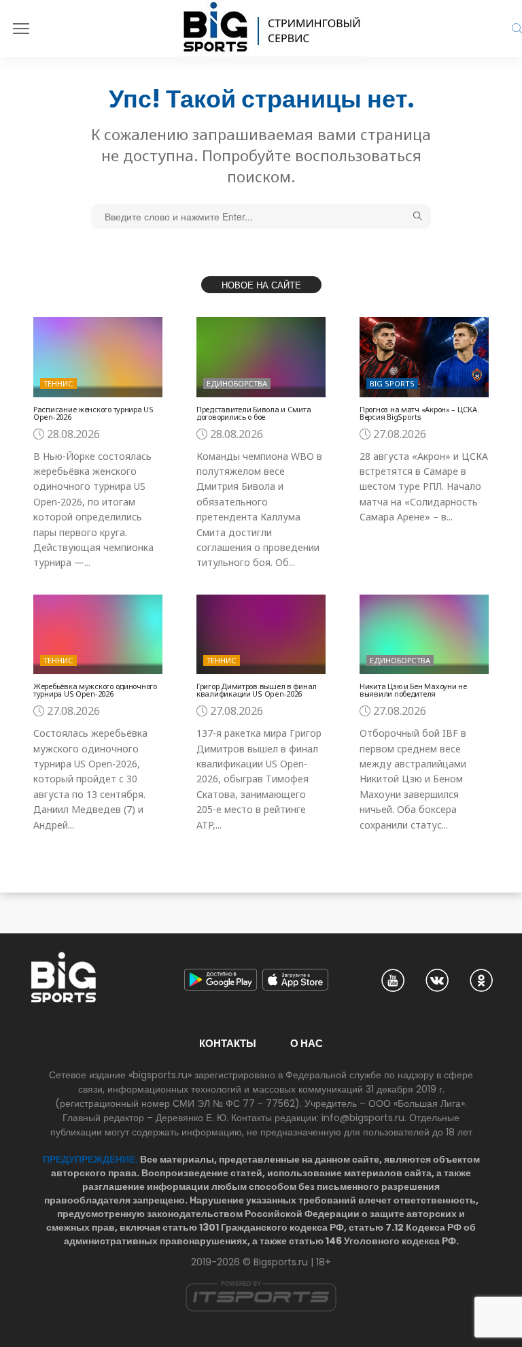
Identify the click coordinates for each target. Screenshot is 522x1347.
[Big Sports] (272, 28)
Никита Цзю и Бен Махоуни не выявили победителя (413, 690)
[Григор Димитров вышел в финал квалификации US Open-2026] (261, 634)
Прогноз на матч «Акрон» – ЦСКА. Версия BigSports (419, 413)
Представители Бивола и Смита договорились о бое (253, 413)
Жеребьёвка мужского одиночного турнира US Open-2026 (95, 690)
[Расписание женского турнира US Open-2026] (97, 357)
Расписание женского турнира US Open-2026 (93, 413)
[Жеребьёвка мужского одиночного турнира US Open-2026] (97, 634)
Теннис (58, 383)
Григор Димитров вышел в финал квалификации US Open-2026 (256, 690)
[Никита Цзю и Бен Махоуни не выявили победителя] (424, 634)
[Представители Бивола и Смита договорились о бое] (261, 357)
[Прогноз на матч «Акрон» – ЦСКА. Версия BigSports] (424, 357)
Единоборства (237, 383)
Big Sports (392, 383)
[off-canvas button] (21, 28)
